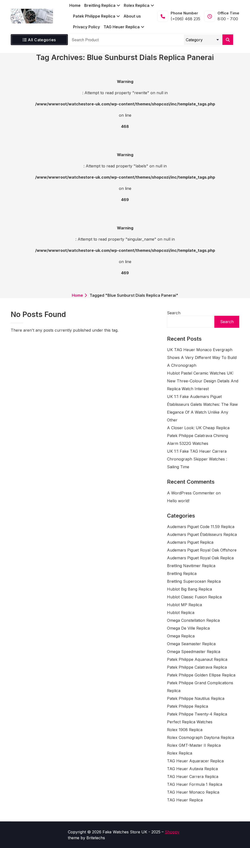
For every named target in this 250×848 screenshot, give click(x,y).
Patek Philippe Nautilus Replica (195, 698)
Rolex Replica (179, 753)
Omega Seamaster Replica (191, 643)
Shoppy (172, 831)
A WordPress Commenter (191, 492)
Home (77, 295)
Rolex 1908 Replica (184, 729)
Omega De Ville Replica (188, 628)
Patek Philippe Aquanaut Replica (197, 659)
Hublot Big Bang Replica (189, 589)
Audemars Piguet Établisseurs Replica (202, 534)
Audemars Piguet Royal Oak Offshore (202, 550)
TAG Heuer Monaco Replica (193, 792)
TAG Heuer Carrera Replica (192, 776)
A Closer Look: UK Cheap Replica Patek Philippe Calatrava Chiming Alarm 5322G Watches (198, 435)
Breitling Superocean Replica (194, 581)
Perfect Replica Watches (189, 721)
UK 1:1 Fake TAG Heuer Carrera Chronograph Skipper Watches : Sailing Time (197, 459)
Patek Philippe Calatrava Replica (197, 667)
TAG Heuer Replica (185, 799)
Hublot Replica (180, 612)
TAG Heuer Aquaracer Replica (195, 760)
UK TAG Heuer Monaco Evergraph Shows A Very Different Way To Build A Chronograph (202, 357)
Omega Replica (181, 635)
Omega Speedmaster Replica (193, 651)
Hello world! (178, 500)
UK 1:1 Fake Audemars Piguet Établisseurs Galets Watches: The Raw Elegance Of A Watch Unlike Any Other (202, 408)
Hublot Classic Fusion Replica (194, 596)
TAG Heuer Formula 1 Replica (194, 784)
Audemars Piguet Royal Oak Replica (200, 557)
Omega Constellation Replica (193, 620)
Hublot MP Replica (184, 604)
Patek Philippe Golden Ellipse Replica (201, 675)
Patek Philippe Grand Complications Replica (200, 686)
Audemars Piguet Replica (190, 542)
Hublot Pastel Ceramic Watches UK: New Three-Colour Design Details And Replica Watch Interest (202, 381)
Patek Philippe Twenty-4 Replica (197, 714)
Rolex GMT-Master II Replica (194, 745)
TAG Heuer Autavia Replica (192, 768)
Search (173, 312)
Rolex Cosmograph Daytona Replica (200, 737)
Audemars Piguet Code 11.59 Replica (200, 526)
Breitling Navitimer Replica (191, 565)
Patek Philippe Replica (187, 706)
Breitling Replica (182, 573)
